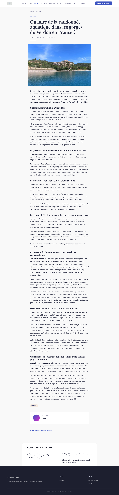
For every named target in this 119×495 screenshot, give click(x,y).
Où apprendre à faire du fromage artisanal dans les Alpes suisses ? (76, 461)
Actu (30, 3)
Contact (90, 483)
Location (60, 3)
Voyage (83, 3)
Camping (44, 3)
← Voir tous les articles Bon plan (41, 430)
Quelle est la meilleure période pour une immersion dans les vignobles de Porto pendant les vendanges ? (39, 456)
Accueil (24, 3)
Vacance (75, 3)
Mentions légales (93, 480)
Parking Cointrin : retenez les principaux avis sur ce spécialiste (77, 455)
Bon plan (36, 3)
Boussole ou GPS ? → (104, 3)
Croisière (52, 3)
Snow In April (13, 477)
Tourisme (68, 3)
